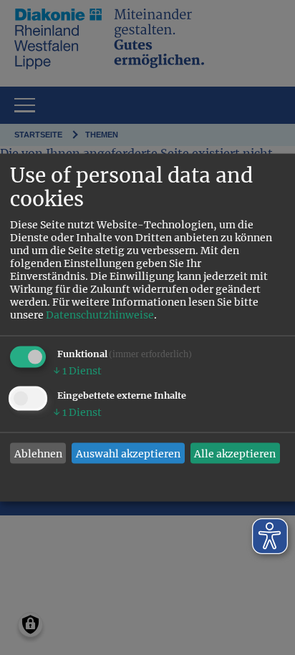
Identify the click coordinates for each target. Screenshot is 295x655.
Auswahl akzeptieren (128, 453)
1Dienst (77, 370)
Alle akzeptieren (235, 453)
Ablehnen (38, 453)
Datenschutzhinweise (100, 315)
